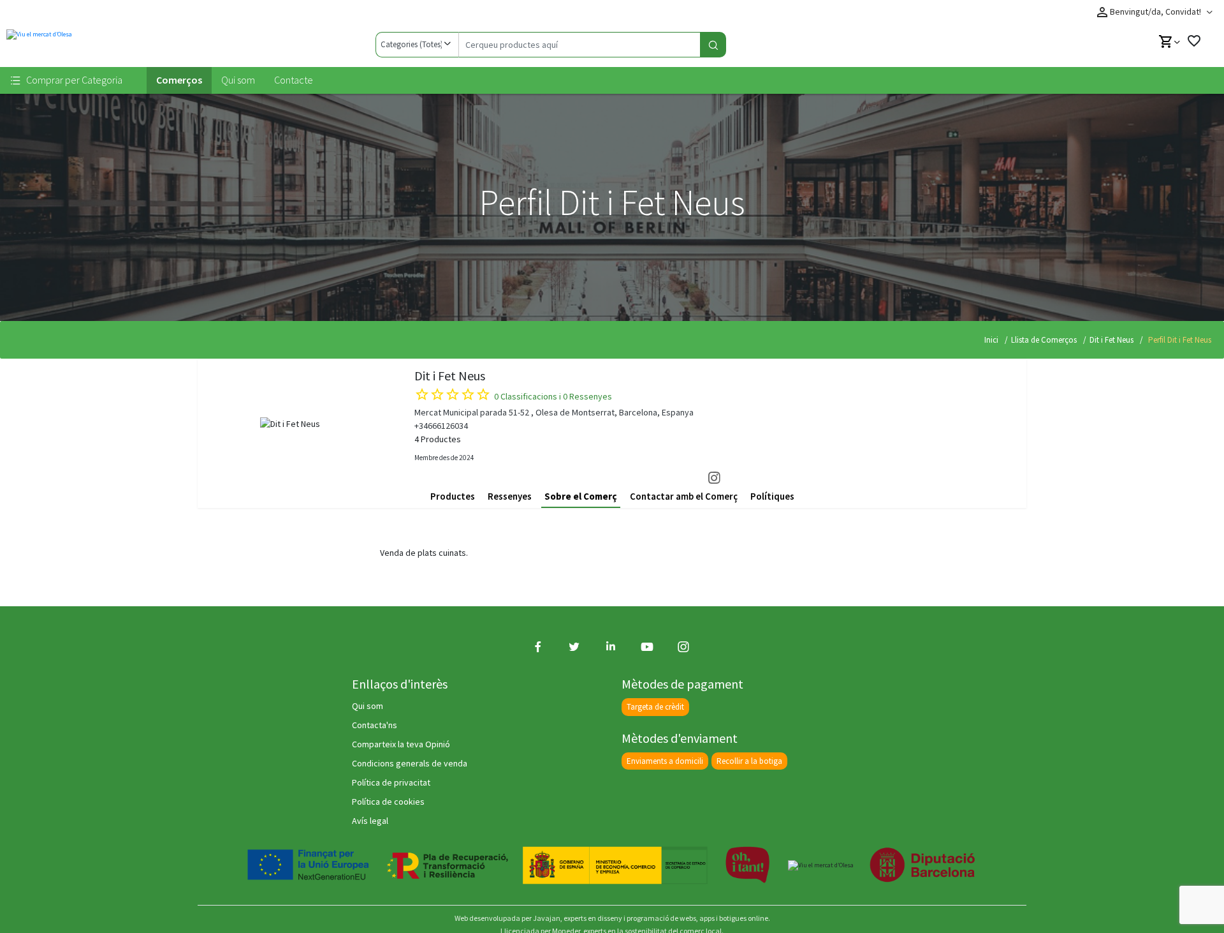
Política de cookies (388, 801)
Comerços (179, 79)
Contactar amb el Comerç (684, 496)
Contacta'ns (374, 725)
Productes (452, 496)
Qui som (238, 79)
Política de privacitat (391, 782)
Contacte (293, 79)
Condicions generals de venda (409, 763)
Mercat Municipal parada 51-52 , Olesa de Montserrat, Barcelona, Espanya (554, 412)
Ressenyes (510, 496)
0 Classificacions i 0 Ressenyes (553, 396)
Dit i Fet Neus (1111, 339)
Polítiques (772, 496)
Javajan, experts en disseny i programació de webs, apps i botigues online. (651, 918)
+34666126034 (441, 425)
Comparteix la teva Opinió (401, 744)
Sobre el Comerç (580, 496)
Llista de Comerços (1044, 339)
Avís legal (370, 820)
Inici (991, 339)
